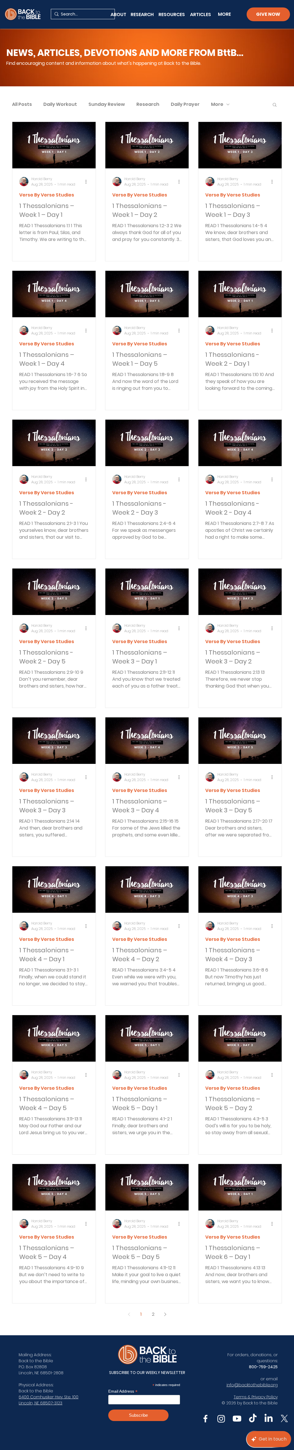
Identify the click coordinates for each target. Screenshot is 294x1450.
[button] (274, 105)
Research (147, 104)
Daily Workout (60, 104)
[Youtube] (237, 1419)
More (217, 104)
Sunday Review (106, 104)
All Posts (22, 104)
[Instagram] (221, 1419)
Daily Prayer (185, 104)
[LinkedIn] (269, 1419)
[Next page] (165, 1314)
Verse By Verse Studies (46, 195)
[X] (284, 1419)
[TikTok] (253, 1419)
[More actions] (87, 181)
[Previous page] (129, 1314)
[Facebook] (205, 1419)
